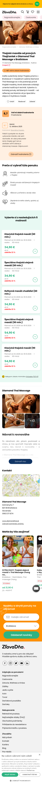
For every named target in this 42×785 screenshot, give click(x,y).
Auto (4, 693)
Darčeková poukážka (11, 700)
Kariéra (5, 744)
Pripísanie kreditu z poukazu (14, 728)
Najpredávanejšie (12, 17)
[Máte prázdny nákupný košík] (27, 11)
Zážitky (5, 686)
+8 (38, 41)
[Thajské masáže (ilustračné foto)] (21, 32)
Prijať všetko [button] (10, 774)
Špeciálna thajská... (17, 130)
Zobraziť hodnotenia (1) (21, 154)
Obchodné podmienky (12, 721)
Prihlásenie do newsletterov (14, 724)
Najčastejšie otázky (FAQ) (13, 717)
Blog (4, 748)
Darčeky (6, 704)
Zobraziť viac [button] (20, 461)
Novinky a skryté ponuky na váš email (19, 607)
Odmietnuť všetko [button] (30, 774)
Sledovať (21, 101)
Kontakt (5, 741)
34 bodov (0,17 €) (32, 377)
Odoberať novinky (21, 635)
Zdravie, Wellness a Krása (29, 47)
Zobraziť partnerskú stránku (13, 524)
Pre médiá (6, 751)
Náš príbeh (7, 737)
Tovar (4, 697)
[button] (22, 11)
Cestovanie (31, 17)
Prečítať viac (31, 770)
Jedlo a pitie (7, 690)
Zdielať (32, 101)
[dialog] (21, 768)
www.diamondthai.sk (10, 521)
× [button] (39, 755)
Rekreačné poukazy (11, 713)
